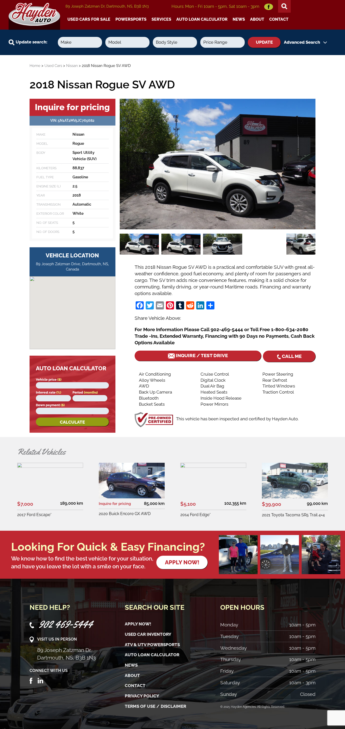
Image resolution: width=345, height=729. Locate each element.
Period (85, 392)
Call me (291, 356)
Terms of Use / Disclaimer (155, 706)
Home (35, 65)
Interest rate (48, 392)
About (257, 19)
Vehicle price (48, 379)
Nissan (72, 65)
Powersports (130, 19)
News (239, 19)
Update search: (31, 41)
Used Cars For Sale (88, 19)
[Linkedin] (40, 680)
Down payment (50, 405)
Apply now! (182, 562)
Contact (278, 19)
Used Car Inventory (148, 634)
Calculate (72, 422)
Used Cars (53, 65)
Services (161, 19)
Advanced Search (302, 42)
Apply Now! (138, 623)
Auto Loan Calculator (202, 19)
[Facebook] (31, 680)
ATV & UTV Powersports (152, 644)
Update (264, 42)
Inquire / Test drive (201, 355)
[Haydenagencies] (34, 15)
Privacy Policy (142, 695)
